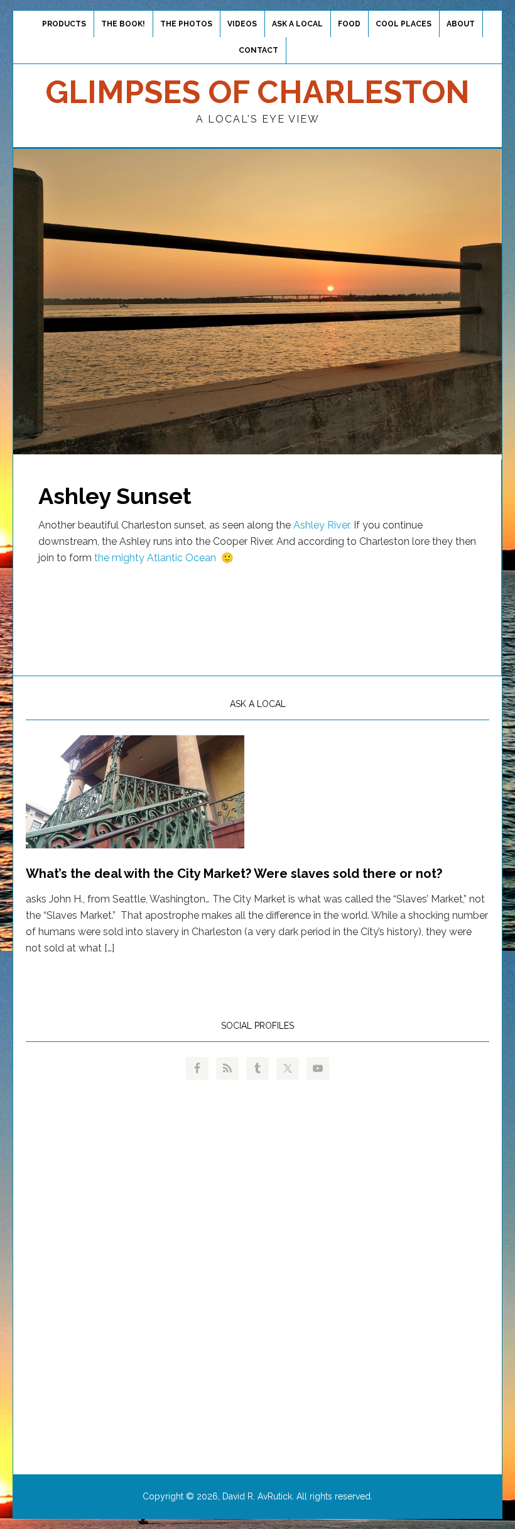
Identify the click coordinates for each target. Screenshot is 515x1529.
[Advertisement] (257, 614)
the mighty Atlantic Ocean (155, 558)
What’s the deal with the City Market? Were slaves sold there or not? (234, 873)
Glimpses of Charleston (257, 92)
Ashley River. (322, 525)
